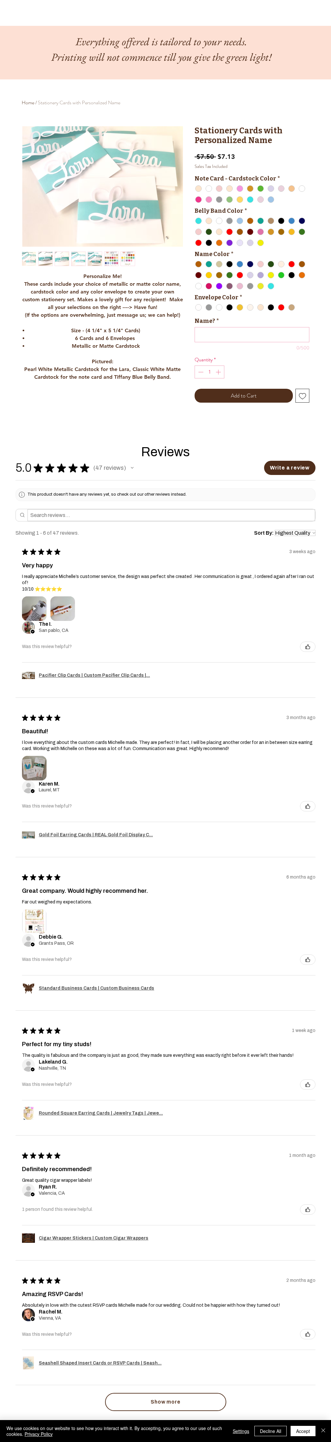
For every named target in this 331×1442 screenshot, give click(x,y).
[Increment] (218, 372)
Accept (303, 1431)
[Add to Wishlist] (302, 396)
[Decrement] (200, 372)
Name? (207, 320)
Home (28, 102)
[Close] (323, 1431)
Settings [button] (241, 1431)
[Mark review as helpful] (307, 647)
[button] (132, 468)
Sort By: (264, 533)
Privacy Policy (39, 1434)
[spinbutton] (209, 372)
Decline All (270, 1431)
